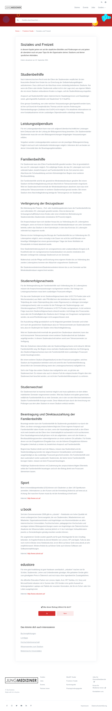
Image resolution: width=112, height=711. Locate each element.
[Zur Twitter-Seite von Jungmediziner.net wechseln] (16, 706)
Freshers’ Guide (71, 681)
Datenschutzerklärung (99, 706)
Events (85, 7)
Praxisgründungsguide (74, 688)
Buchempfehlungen (28, 633)
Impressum (85, 706)
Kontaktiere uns (98, 691)
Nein (65, 613)
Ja (47, 613)
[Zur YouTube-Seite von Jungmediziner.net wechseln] (21, 706)
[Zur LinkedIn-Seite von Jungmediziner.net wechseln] (26, 706)
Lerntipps (24, 638)
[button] (101, 2)
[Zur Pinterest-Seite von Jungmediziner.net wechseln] (31, 706)
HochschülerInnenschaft (30, 642)
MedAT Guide (71, 677)
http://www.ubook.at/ (35, 553)
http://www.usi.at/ (33, 498)
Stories (77, 7)
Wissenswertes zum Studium (32, 647)
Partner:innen (45, 688)
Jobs (93, 7)
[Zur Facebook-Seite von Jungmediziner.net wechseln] (7, 706)
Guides (101, 7)
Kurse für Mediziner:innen (98, 687)
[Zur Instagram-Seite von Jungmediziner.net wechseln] (11, 706)
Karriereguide (71, 684)
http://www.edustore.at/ (36, 594)
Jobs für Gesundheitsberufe (99, 678)
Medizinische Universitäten (31, 651)
